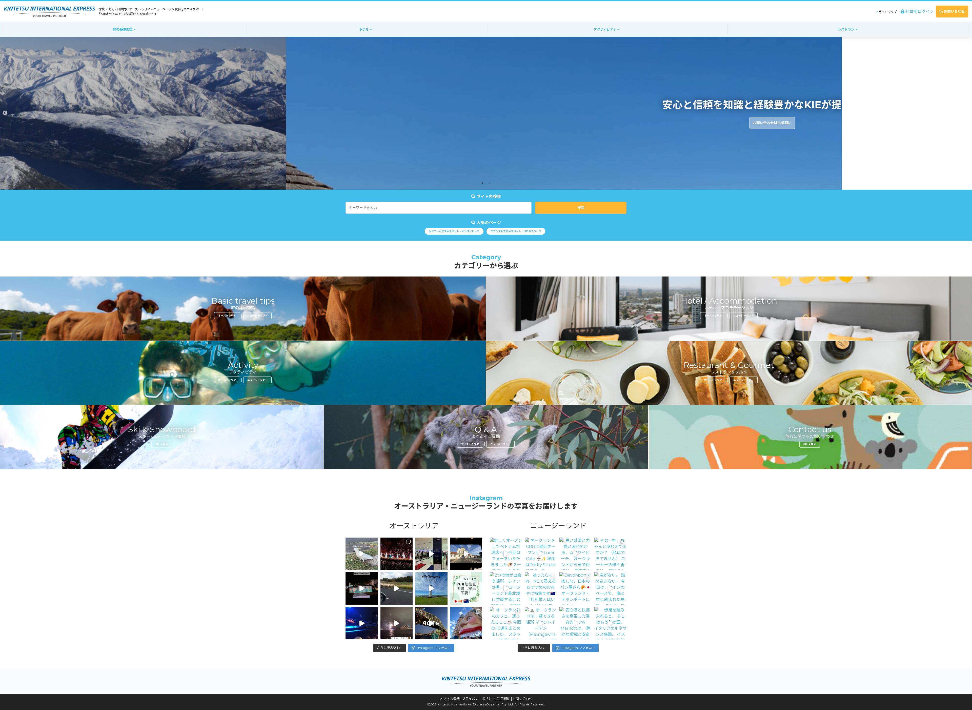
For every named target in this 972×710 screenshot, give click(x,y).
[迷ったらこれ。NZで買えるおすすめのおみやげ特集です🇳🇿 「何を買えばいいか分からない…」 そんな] (541, 588)
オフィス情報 (450, 699)
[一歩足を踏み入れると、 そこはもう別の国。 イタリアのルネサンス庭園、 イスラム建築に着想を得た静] (610, 623)
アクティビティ (605, 29)
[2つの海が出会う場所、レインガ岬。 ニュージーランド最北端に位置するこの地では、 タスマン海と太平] (506, 588)
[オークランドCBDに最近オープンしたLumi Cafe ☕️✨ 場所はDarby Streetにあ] (541, 554)
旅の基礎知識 (123, 29)
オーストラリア (227, 315)
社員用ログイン (919, 11)
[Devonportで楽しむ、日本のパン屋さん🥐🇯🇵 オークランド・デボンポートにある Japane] (575, 588)
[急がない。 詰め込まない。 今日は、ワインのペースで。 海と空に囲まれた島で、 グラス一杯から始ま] (610, 588)
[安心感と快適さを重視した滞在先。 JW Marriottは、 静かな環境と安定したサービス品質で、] (575, 623)
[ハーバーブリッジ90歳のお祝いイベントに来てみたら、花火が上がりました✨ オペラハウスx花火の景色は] (396, 623)
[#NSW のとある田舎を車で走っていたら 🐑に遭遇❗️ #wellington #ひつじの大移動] (396, 588)
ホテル (364, 29)
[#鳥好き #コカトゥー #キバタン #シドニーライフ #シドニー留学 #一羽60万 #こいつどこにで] (362, 554)
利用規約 (503, 699)
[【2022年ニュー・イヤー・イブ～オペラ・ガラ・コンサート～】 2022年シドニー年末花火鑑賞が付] (396, 554)
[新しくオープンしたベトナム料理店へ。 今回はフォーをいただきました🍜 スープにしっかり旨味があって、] (506, 554)
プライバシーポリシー (478, 699)
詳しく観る (161, 444)
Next (966, 113)
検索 (580, 207)
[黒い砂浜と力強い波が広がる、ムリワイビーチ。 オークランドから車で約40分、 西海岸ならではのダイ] (575, 554)
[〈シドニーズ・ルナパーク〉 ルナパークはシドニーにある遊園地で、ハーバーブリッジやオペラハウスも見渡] (466, 623)
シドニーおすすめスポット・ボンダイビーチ (454, 231)
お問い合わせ (954, 11)
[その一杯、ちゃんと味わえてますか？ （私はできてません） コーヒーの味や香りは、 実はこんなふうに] (610, 554)
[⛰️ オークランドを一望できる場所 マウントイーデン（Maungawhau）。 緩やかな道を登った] (541, 623)
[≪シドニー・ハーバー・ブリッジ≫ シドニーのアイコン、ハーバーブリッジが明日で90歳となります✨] (431, 623)
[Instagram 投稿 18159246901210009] (362, 623)
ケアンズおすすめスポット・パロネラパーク (516, 231)
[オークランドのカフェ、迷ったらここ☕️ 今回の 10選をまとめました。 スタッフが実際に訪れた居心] (506, 623)
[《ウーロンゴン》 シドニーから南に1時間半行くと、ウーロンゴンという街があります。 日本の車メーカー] (431, 588)
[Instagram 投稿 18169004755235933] (362, 588)
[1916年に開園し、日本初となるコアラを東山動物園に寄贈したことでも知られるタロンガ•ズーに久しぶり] (466, 554)
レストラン (846, 29)
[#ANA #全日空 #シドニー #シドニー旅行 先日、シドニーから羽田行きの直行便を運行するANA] (431, 554)
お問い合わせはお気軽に (486, 123)
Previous (5, 113)
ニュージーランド (257, 315)
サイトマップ (887, 12)
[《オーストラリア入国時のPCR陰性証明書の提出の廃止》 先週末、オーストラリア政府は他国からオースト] (466, 588)
